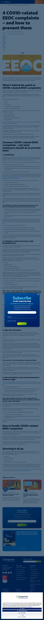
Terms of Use (9, 604)
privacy (14, 320)
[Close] (38, 294)
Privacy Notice (29, 606)
